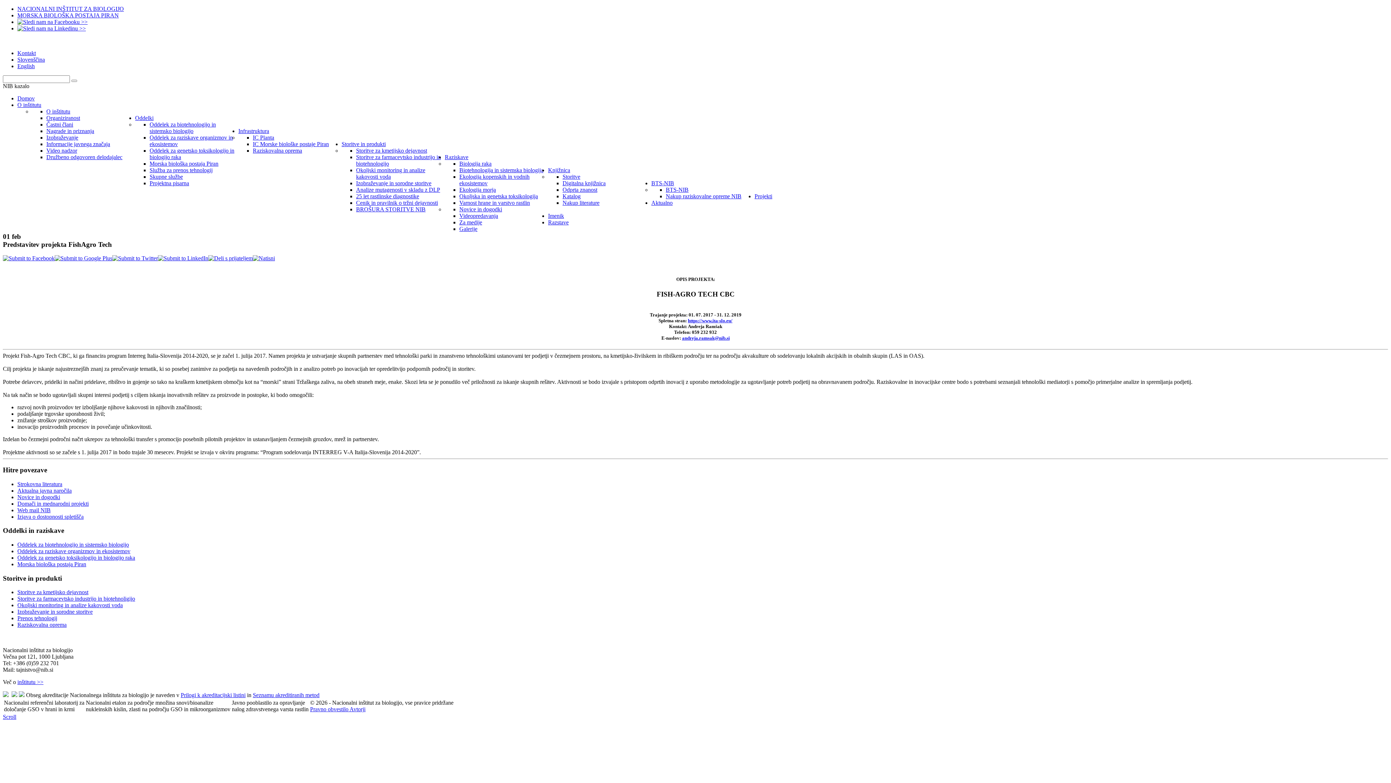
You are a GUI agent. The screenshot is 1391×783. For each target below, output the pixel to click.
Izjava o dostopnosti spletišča (50, 517)
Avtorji (357, 709)
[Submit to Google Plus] (83, 258)
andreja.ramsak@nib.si (706, 338)
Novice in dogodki (38, 497)
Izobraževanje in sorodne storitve (55, 612)
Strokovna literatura (39, 484)
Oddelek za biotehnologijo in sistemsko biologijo (73, 545)
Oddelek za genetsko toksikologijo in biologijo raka (76, 558)
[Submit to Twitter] (135, 258)
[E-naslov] (230, 258)
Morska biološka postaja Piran (51, 564)
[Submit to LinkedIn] (183, 258)
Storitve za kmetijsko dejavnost (52, 592)
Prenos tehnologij (37, 618)
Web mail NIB (34, 510)
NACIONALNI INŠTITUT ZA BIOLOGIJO (70, 9)
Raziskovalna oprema (42, 625)
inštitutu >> (30, 682)
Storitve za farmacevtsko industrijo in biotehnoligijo (76, 599)
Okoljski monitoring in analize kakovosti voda (70, 605)
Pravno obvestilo (330, 709)
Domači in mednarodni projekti (53, 504)
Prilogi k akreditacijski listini (213, 695)
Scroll (9, 717)
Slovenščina (31, 60)
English (26, 66)
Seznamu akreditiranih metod (286, 695)
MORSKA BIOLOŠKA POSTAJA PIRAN (68, 15)
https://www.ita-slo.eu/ (710, 320)
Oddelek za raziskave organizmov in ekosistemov (73, 551)
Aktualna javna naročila (44, 491)
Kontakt (26, 53)
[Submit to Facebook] (29, 258)
